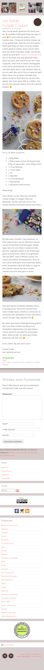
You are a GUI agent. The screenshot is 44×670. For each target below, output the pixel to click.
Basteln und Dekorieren (9, 525)
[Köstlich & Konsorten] (22, 638)
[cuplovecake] (22, 7)
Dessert (4, 536)
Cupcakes (4, 533)
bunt (4, 362)
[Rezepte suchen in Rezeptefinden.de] (7, 645)
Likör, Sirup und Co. (8, 573)
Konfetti (37, 362)
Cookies (9, 362)
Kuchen (3, 565)
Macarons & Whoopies (9, 576)
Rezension (4, 591)
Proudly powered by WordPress (30, 654)
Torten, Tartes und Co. (8, 605)
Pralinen (4, 587)
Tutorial (4, 609)
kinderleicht (30, 362)
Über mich (4, 467)
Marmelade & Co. (7, 580)
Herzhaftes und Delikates (9, 558)
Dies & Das (5, 540)
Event (3, 547)
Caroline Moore (36, 656)
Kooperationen (6, 471)
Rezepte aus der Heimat (9, 594)
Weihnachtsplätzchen (8, 616)
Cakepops (4, 529)
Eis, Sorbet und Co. (7, 543)
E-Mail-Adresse (8, 429)
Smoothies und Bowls (8, 598)
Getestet (4, 554)
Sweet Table (5, 602)
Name (5, 424)
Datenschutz (5, 478)
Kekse (4, 360)
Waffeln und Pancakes (8, 612)
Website (5, 435)
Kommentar (7, 394)
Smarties (5, 365)
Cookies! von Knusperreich (30, 55)
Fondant (4, 551)
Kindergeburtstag (18, 362)
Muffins (3, 583)
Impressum (5, 475)
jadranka (18, 29)
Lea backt (4, 569)
